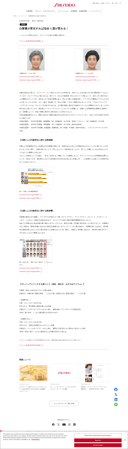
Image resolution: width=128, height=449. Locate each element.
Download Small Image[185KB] (29, 268)
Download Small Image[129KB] (29, 194)
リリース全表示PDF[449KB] (30, 41)
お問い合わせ (96, 3)
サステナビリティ (49, 11)
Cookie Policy (35, 439)
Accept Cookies (98, 445)
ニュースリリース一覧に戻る (64, 403)
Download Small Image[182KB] (85, 76)
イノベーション (63, 11)
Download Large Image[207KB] (29, 271)
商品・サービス (106, 3)
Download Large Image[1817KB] (85, 80)
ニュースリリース (95, 11)
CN (116, 3)
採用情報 (74, 11)
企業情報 (29, 11)
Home (14, 16)
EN (113, 3)
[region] (64, 440)
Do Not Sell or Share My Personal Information (98, 435)
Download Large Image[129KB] (29, 198)
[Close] (125, 440)
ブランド (38, 11)
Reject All (98, 440)
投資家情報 (83, 11)
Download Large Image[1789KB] (29, 80)
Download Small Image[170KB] (29, 76)
